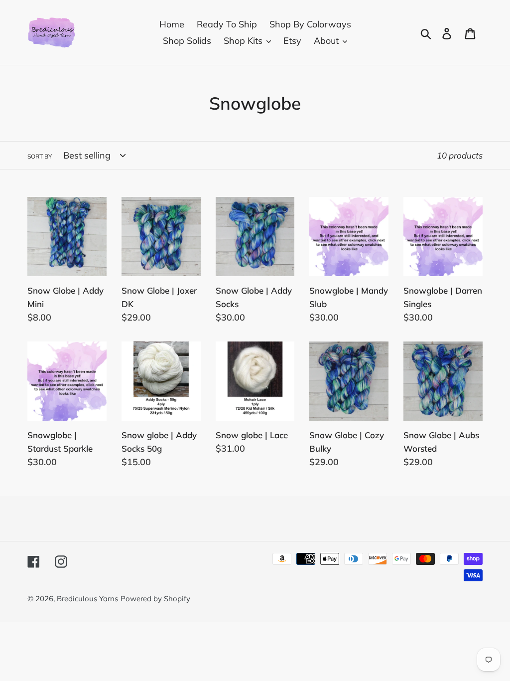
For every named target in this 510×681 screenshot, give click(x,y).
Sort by (39, 156)
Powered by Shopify (155, 598)
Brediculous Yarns (87, 598)
